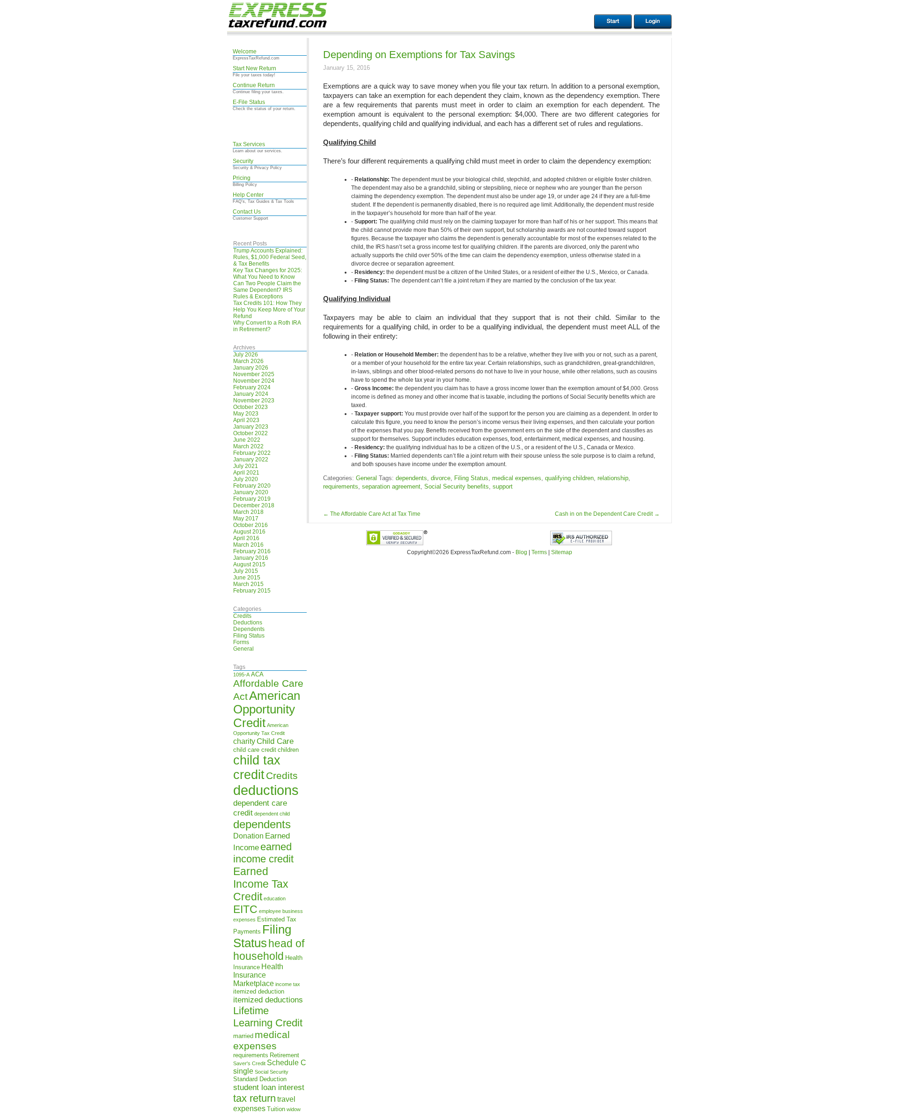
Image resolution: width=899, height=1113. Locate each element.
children (288, 749)
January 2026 (250, 367)
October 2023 (250, 407)
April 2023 (246, 420)
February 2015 (252, 590)
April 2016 (246, 538)
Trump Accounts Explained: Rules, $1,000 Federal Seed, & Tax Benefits (269, 257)
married (243, 1035)
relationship (612, 478)
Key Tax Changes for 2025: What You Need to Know (267, 273)
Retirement (284, 1055)
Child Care (275, 741)
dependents (262, 824)
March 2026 (248, 361)
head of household (268, 949)
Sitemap (561, 552)
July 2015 (245, 571)
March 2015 (248, 584)
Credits (242, 616)
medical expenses (261, 1040)
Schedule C (286, 1063)
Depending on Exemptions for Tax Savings (419, 54)
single (243, 1071)
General (243, 649)
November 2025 (253, 374)
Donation (248, 836)
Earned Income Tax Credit (260, 884)
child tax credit (256, 767)
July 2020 (245, 479)
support (503, 486)
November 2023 (253, 400)
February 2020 (252, 485)
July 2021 (245, 466)
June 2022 (246, 440)
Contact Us (247, 211)
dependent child (272, 813)
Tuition (276, 1109)
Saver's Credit (249, 1063)
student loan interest (268, 1087)
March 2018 (248, 512)
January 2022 (250, 459)
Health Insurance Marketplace (258, 975)
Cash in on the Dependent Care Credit (607, 514)
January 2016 (250, 558)
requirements (250, 1055)
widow (294, 1109)
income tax (287, 984)
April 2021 (246, 472)
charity (244, 741)
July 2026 (245, 354)
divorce (440, 478)
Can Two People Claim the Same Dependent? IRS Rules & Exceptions (267, 290)
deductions (266, 790)
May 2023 (245, 413)
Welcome (245, 51)
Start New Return (254, 68)
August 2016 (249, 531)
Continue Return (254, 85)
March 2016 (248, 545)
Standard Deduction (260, 1079)
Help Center (248, 195)
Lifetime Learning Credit (267, 1017)
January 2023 (250, 426)
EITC (245, 909)
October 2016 (250, 525)
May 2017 (245, 518)
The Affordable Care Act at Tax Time (371, 514)
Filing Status (249, 635)
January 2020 (250, 492)
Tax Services (249, 144)
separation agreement (391, 486)
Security (243, 161)
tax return (254, 1098)
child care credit (254, 749)
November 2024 (253, 381)
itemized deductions (268, 999)
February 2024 (252, 387)
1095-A (241, 674)
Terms (539, 552)
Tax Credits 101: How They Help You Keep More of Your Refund (269, 309)
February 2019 (252, 499)
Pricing (242, 178)
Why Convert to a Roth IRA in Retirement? (267, 326)
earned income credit (263, 853)
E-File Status (249, 102)
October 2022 (250, 433)
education (275, 898)
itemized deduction (258, 991)
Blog (521, 552)
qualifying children (569, 478)
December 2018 (253, 505)
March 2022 (248, 446)
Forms (241, 642)
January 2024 (250, 394)
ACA (257, 674)
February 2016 (252, 551)
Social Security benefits (456, 486)
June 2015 (246, 577)
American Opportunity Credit (266, 709)
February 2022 (252, 453)
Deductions (247, 622)
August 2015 (249, 564)
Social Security (271, 1072)
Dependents (249, 629)
